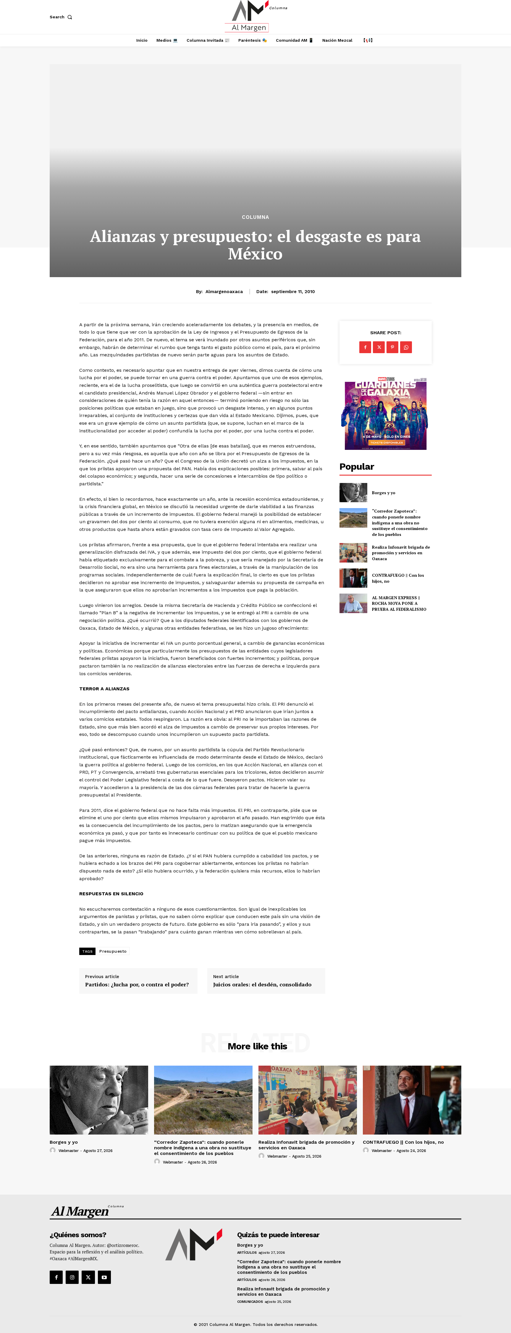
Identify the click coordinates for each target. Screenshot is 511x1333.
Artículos (247, 1252)
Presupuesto (113, 951)
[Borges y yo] (353, 492)
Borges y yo (383, 492)
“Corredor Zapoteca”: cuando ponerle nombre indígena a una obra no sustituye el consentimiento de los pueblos (400, 522)
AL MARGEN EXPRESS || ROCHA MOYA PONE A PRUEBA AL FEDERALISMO (400, 603)
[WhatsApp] (406, 347)
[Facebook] (365, 347)
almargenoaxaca (224, 291)
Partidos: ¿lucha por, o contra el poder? (137, 984)
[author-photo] (53, 1150)
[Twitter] (379, 347)
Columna (255, 217)
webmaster (69, 1150)
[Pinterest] (392, 347)
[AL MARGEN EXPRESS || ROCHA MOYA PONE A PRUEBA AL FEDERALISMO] (353, 603)
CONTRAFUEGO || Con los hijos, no (403, 1142)
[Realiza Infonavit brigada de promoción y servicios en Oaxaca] (353, 552)
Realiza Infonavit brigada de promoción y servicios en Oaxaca (401, 552)
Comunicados (250, 1302)
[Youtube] (104, 1277)
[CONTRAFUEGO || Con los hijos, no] (353, 578)
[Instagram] (72, 1277)
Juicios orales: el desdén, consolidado (262, 984)
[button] (62, 17)
